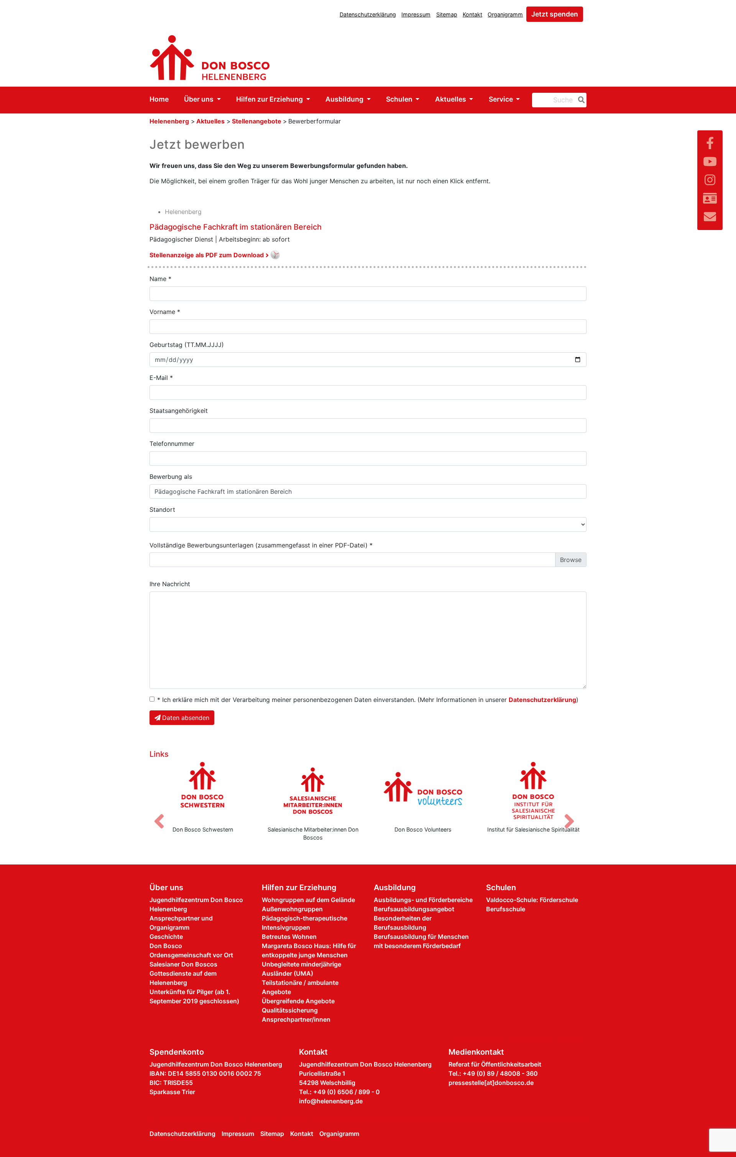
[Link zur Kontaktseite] (710, 198)
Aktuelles (451, 99)
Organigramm (505, 14)
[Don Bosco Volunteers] (344, 790)
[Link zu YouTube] (710, 161)
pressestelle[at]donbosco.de (491, 1082)
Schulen (400, 99)
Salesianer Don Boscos (183, 964)
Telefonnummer (172, 443)
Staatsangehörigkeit (179, 410)
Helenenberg (169, 121)
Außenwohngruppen (292, 909)
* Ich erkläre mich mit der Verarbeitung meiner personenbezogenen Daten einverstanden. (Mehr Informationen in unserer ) (367, 699)
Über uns (199, 99)
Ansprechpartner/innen (296, 1019)
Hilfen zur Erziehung (270, 99)
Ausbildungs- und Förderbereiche (423, 900)
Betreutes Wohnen (289, 936)
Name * (160, 279)
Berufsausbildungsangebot (414, 909)
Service (501, 99)
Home (159, 99)
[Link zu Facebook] (710, 143)
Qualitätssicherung (290, 1010)
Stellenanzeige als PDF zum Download (207, 255)
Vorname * (165, 312)
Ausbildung (345, 99)
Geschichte (166, 936)
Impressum (415, 14)
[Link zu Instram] (710, 180)
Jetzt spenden (554, 14)
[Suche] (579, 100)
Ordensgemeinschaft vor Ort (191, 955)
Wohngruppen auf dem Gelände (308, 900)
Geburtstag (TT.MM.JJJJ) (187, 344)
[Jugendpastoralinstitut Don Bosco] (565, 790)
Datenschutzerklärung (368, 14)
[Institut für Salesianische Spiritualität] (455, 790)
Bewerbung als (171, 476)
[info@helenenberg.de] (710, 216)
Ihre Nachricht (170, 584)
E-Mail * (161, 377)
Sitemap (446, 14)
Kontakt (472, 14)
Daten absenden (185, 717)
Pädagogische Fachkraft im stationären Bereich (236, 227)
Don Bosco (166, 946)
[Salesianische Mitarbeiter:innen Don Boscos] (234, 790)
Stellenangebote (257, 121)
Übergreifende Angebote (298, 1001)
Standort (162, 509)
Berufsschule (505, 909)
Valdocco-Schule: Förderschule (532, 900)
